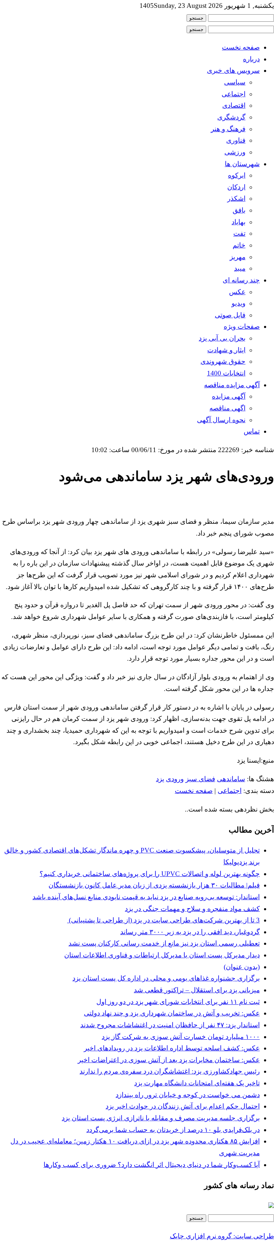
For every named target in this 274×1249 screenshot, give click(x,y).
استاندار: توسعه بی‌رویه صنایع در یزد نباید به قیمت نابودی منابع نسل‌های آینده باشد (146, 897)
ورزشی (234, 152)
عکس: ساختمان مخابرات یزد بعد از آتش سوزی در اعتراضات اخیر (169, 1060)
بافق (239, 210)
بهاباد (238, 222)
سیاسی (234, 82)
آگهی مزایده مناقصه (232, 385)
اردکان (236, 187)
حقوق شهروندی (223, 361)
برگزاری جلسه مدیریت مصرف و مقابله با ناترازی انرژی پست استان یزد (161, 1118)
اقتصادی (233, 105)
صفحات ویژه (242, 326)
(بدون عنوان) (242, 967)
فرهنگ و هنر (228, 129)
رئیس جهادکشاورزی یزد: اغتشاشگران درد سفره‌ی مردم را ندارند (170, 1071)
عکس (237, 292)
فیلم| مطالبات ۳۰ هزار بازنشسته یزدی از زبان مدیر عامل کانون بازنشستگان (154, 885)
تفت (239, 233)
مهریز (237, 257)
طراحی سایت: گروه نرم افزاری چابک (222, 1236)
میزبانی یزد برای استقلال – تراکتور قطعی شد (197, 990)
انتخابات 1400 (226, 373)
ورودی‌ (175, 779)
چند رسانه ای (241, 280)
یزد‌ (160, 779)
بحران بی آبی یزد (222, 338)
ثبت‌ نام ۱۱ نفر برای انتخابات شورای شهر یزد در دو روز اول (178, 1001)
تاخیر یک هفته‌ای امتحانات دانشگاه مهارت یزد (197, 1083)
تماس (252, 431)
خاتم (239, 245)
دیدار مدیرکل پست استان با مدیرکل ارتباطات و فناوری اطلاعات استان (162, 955)
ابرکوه (236, 175)
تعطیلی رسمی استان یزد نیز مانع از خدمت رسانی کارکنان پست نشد (164, 943)
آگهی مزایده (228, 396)
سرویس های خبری (233, 70)
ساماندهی (231, 779)
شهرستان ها (242, 164)
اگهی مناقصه (227, 408)
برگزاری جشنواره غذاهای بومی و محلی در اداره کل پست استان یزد (166, 978)
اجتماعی (233, 94)
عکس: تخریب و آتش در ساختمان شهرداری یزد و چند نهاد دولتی (172, 1013)
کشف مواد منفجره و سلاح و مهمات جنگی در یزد (192, 908)
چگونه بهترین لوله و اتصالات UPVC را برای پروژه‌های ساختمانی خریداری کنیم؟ (150, 873)
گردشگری (231, 117)
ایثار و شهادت (226, 350)
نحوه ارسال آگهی (221, 420)
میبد (239, 268)
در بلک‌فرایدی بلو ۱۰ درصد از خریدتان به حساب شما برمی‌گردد (173, 1129)
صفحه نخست (241, 47)
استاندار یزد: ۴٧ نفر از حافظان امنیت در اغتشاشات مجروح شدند (170, 1025)
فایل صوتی (230, 315)
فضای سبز (200, 779)
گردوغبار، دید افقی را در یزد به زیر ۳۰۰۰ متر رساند (190, 932)
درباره (251, 59)
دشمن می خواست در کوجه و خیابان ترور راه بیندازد (188, 1095)
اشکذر (236, 198)
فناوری (235, 140)
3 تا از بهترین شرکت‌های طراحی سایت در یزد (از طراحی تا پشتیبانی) (163, 920)
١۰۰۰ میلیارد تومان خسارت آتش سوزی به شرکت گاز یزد (181, 1036)
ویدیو (238, 303)
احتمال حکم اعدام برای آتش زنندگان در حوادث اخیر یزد (183, 1106)
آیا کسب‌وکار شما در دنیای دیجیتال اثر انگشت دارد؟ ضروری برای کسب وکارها (152, 1164)
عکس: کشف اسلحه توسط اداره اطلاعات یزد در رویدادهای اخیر (172, 1048)
